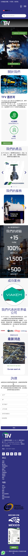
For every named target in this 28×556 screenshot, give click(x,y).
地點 (4, 482)
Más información (14, 63)
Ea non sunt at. (14, 369)
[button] (14, 28)
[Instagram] (3, 453)
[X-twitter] (11, 453)
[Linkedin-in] (15, 453)
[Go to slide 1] (11, 186)
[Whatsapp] (19, 453)
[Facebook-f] (7, 453)
